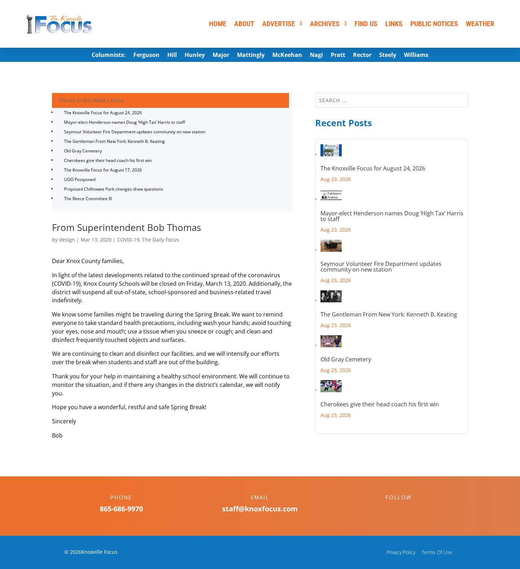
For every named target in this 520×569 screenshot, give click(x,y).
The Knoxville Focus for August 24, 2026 (103, 113)
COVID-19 (128, 239)
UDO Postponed (80, 179)
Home (217, 23)
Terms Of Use (437, 552)
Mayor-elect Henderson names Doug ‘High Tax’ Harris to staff (124, 122)
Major (221, 55)
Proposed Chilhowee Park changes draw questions (113, 189)
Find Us (365, 23)
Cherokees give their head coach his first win (108, 160)
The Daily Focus (160, 239)
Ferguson (146, 55)
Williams (416, 55)
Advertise (278, 23)
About (244, 23)
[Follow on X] (405, 509)
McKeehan (287, 55)
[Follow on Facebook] (391, 509)
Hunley (195, 55)
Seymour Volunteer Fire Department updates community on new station (134, 132)
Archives (325, 23)
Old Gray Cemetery (83, 151)
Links (394, 23)
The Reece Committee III (88, 199)
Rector (362, 55)
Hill (172, 55)
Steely (387, 55)
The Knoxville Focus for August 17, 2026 (103, 170)
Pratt (338, 55)
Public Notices (434, 23)
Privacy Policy (401, 552)
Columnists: (109, 55)
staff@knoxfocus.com (260, 508)
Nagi (316, 55)
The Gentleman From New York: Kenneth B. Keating (114, 141)
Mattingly (251, 55)
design (67, 239)
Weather (480, 23)
